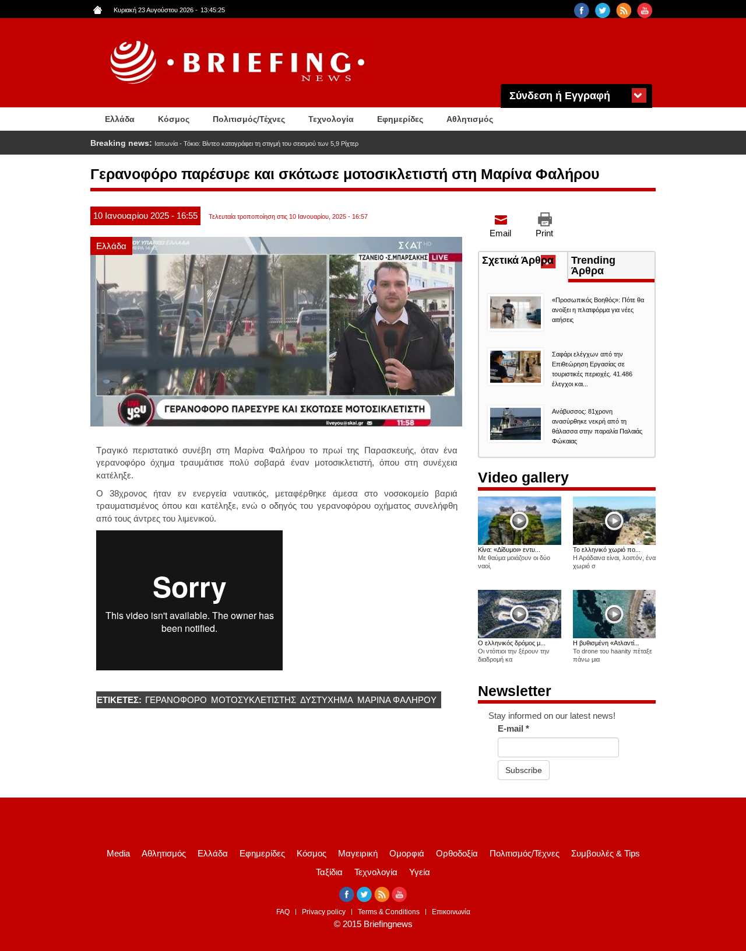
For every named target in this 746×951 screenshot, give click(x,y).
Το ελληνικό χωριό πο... (607, 549)
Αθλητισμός (469, 119)
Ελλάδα (120, 119)
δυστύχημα (326, 700)
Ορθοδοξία (457, 853)
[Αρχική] (239, 62)
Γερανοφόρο (176, 700)
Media (118, 853)
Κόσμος (173, 119)
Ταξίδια (329, 872)
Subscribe (523, 770)
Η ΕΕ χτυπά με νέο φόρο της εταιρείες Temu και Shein (229, 143)
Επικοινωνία (451, 912)
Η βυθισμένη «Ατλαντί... (606, 642)
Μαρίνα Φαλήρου (397, 700)
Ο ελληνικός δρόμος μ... (512, 642)
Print (544, 233)
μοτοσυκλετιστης (253, 700)
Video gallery (523, 477)
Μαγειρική (358, 853)
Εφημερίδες (400, 119)
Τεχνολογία (331, 119)
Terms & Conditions (389, 912)
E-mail (513, 728)
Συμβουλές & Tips (605, 853)
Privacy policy (324, 912)
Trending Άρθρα (593, 265)
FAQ (283, 912)
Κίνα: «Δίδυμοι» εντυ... (509, 549)
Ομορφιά (406, 853)
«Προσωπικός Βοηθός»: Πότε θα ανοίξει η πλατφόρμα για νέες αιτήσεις (598, 309)
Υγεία (419, 872)
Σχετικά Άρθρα (524, 261)
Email (500, 233)
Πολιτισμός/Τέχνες (249, 119)
